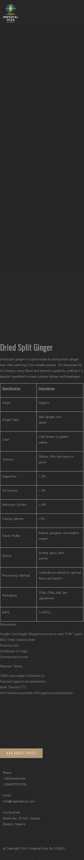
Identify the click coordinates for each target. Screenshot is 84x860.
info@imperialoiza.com (19, 801)
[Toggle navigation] (76, 13)
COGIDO (59, 848)
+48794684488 (14, 778)
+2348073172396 (15, 784)
